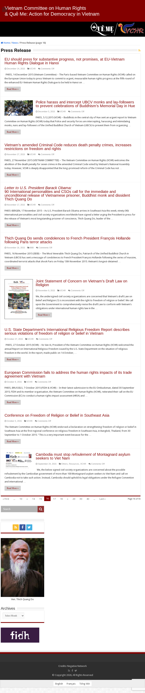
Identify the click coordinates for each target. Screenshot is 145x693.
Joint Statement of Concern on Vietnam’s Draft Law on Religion (81, 283)
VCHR (33, 68)
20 (73, 498)
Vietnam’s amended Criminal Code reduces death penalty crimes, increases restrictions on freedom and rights (68, 147)
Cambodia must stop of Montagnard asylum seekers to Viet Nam (83, 456)
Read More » (13, 89)
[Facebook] (22, 527)
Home (6, 42)
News (15, 42)
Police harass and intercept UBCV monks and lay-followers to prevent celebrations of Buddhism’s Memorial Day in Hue (85, 104)
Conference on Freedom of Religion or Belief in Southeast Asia (57, 415)
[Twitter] (29, 527)
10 (20, 498)
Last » (102, 498)
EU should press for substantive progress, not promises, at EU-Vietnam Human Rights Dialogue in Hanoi (65, 61)
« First (6, 498)
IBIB (32, 247)
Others (64, 464)
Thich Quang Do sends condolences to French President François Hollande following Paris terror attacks (67, 240)
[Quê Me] (72, 29)
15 (40, 498)
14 (33, 498)
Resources (74, 464)
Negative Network (77, 666)
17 (54, 498)
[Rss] (16, 527)
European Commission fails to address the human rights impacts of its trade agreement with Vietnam (68, 374)
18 (61, 498)
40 (87, 498)
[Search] (41, 509)
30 (80, 498)
